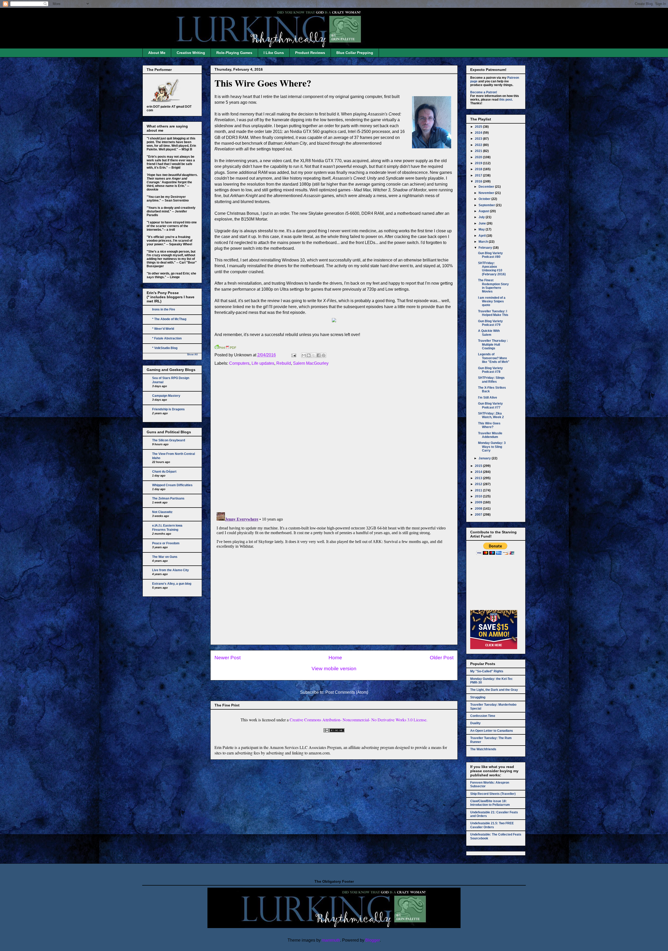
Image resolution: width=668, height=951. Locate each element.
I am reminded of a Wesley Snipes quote (491, 301)
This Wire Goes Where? (262, 83)
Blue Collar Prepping (354, 53)
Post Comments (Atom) (346, 692)
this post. (506, 99)
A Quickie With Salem (489, 332)
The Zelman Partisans (168, 498)
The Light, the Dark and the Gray (494, 690)
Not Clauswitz (162, 512)
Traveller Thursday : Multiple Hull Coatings (493, 344)
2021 (479, 151)
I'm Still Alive (487, 397)
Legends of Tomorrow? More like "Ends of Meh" (493, 358)
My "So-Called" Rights (486, 671)
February (486, 247)
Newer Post (227, 657)
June (483, 223)
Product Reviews (310, 53)
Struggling (477, 697)
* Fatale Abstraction (167, 338)
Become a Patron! (483, 92)
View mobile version (334, 668)
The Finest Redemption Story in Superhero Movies (493, 285)
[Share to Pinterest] (323, 355)
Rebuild (283, 363)
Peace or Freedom (166, 543)
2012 (479, 484)
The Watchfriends (483, 749)
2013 (479, 478)
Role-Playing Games (234, 53)
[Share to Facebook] (318, 355)
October (485, 199)
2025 (479, 127)
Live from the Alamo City (170, 570)
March (484, 241)
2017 (479, 175)
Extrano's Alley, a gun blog (171, 584)
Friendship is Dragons (168, 409)
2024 (479, 133)
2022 (479, 145)
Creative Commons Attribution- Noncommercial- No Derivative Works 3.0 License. (358, 719)
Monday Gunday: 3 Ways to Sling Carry (492, 446)
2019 (479, 163)
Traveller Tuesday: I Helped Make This (493, 313)
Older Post (442, 657)
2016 (479, 181)
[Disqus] (334, 440)
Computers (239, 363)
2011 (479, 490)
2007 (479, 514)
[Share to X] (313, 355)
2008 (479, 508)
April (482, 235)
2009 (479, 502)
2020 (479, 157)
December (487, 186)
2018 (479, 169)
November (487, 193)
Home (335, 657)
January (485, 458)
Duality (475, 723)
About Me (156, 53)
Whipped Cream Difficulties (172, 485)
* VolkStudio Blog (164, 348)
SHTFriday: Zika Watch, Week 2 (491, 415)
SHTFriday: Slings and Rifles (491, 379)
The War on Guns (164, 557)
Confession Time (482, 716)
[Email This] (303, 355)
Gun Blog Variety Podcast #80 (490, 255)
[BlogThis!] (308, 355)
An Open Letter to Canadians (491, 731)
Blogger (372, 940)
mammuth (331, 940)
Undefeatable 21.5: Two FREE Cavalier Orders (492, 825)
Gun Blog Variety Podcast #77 (490, 405)
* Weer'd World (163, 329)
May (482, 229)
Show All (192, 354)
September (487, 205)
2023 (479, 139)
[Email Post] (293, 355)
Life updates (263, 363)
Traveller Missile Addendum (490, 435)
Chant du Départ (164, 471)
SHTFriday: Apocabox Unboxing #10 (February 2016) (492, 268)
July (482, 217)
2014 (479, 472)
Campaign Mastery (166, 396)
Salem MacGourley (311, 363)
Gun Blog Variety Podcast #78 (490, 370)
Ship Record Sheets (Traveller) (493, 794)
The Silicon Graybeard (168, 440)
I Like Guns (274, 53)
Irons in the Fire (163, 309)
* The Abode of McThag (169, 319)
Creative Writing (191, 53)
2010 (479, 496)
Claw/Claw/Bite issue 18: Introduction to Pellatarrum (490, 803)
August (484, 211)
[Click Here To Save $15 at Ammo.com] (493, 648)
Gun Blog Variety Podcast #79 (490, 323)
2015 (479, 466)
